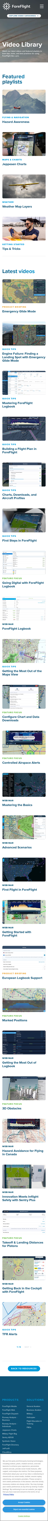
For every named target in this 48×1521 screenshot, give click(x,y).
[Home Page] (16, 6)
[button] (42, 6)
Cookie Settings (24, 1516)
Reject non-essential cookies (24, 1509)
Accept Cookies (24, 1502)
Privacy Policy (8, 1494)
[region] (24, 1487)
